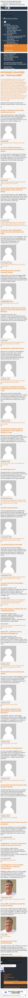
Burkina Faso (13, 92)
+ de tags (6, 100)
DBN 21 (14, 80)
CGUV (5, 979)
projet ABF (16, 95)
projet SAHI (4, 82)
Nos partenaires (12, 33)
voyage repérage (13, 82)
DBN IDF (7, 88)
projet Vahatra (21, 92)
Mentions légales (9, 977)
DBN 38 (23, 83)
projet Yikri (23, 95)
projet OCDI (9, 94)
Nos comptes (11, 42)
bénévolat (21, 85)
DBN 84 (9, 80)
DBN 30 (21, 80)
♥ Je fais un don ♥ (12, 43)
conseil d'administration (15, 91)
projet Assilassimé (6, 79)
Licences (6, 976)
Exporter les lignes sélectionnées (11, 1)
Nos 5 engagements (13, 27)
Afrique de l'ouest (6, 86)
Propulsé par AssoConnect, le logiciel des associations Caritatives (15, 986)
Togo (6, 91)
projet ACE (9, 95)
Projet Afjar (16, 97)
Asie (17, 80)
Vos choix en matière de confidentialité (15, 992)
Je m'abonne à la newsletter (9, 963)
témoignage (5, 92)
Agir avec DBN (11, 31)
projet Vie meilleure (16, 88)
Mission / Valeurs (12, 28)
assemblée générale (7, 83)
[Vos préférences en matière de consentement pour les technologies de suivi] (25, 995)
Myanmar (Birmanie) (18, 86)
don (17, 85)
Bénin (25, 91)
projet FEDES (9, 89)
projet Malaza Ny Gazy (13, 98)
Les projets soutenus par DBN (16, 36)
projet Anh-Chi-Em (7, 97)
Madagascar (22, 82)
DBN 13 (3, 94)
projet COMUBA (18, 89)
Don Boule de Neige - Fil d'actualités (15, 64)
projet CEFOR (16, 79)
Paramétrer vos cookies (11, 980)
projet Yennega (11, 85)
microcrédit (20, 143)
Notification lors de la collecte (12, 995)
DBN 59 (3, 85)
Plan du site (7, 974)
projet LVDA (17, 83)
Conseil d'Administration (14, 30)
